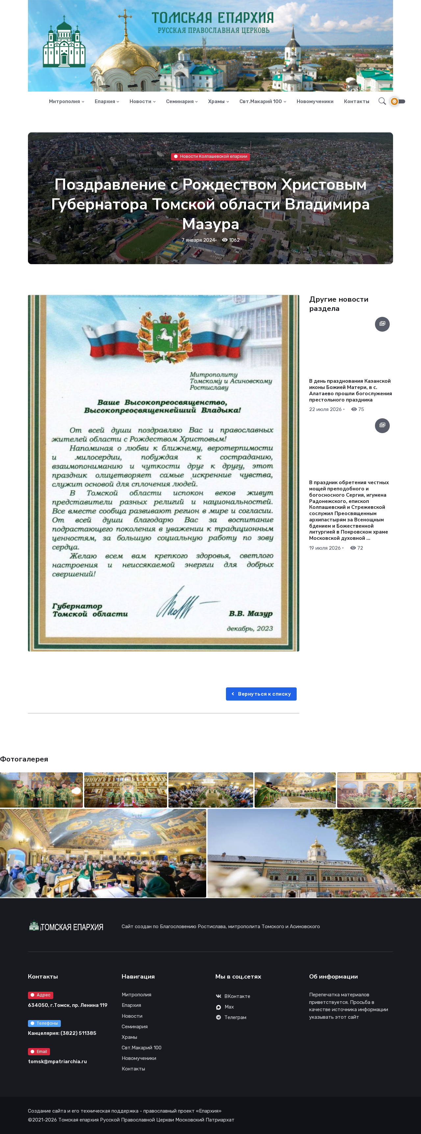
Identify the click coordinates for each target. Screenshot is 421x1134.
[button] (380, 101)
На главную (153, 168)
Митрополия (64, 101)
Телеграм (235, 1017)
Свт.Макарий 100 (260, 101)
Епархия (105, 101)
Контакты (356, 101)
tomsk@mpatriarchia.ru (57, 1062)
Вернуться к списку (264, 694)
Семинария (180, 101)
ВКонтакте (237, 996)
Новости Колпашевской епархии (213, 156)
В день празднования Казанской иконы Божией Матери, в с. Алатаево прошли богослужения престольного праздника (350, 390)
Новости (140, 101)
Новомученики (315, 101)
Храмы (216, 101)
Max (229, 1007)
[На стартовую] (38, 101)
